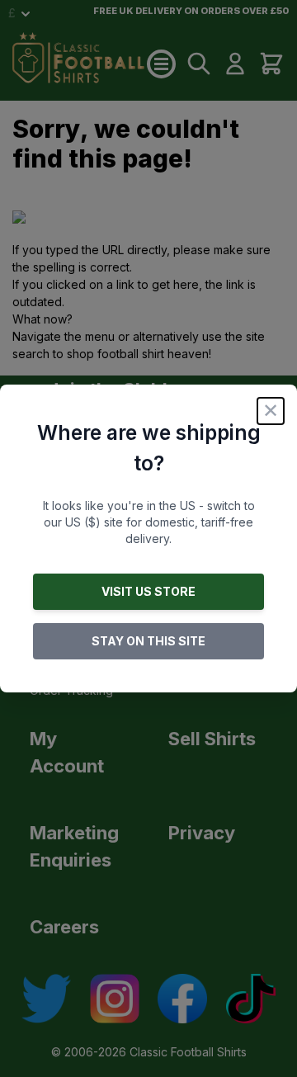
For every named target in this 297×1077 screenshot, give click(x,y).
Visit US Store (148, 591)
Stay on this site (148, 641)
